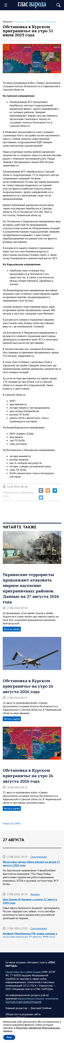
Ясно (9, 1037)
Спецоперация (46, 21)
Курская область (24, 21)
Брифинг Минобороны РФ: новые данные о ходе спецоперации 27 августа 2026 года (30, 935)
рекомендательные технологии (40, 998)
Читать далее (12, 629)
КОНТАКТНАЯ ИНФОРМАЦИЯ (23, 1002)
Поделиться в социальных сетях (18, 494)
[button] (41, 490)
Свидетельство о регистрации (23, 972)
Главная (7, 21)
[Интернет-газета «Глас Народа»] (32, 5)
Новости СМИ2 (12, 823)
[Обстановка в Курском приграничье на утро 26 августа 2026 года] (32, 654)
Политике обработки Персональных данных (31, 1029)
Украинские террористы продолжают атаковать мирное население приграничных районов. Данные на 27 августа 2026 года (31, 588)
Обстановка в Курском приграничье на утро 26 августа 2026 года (28, 686)
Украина (35, 894)
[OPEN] (7, 5)
